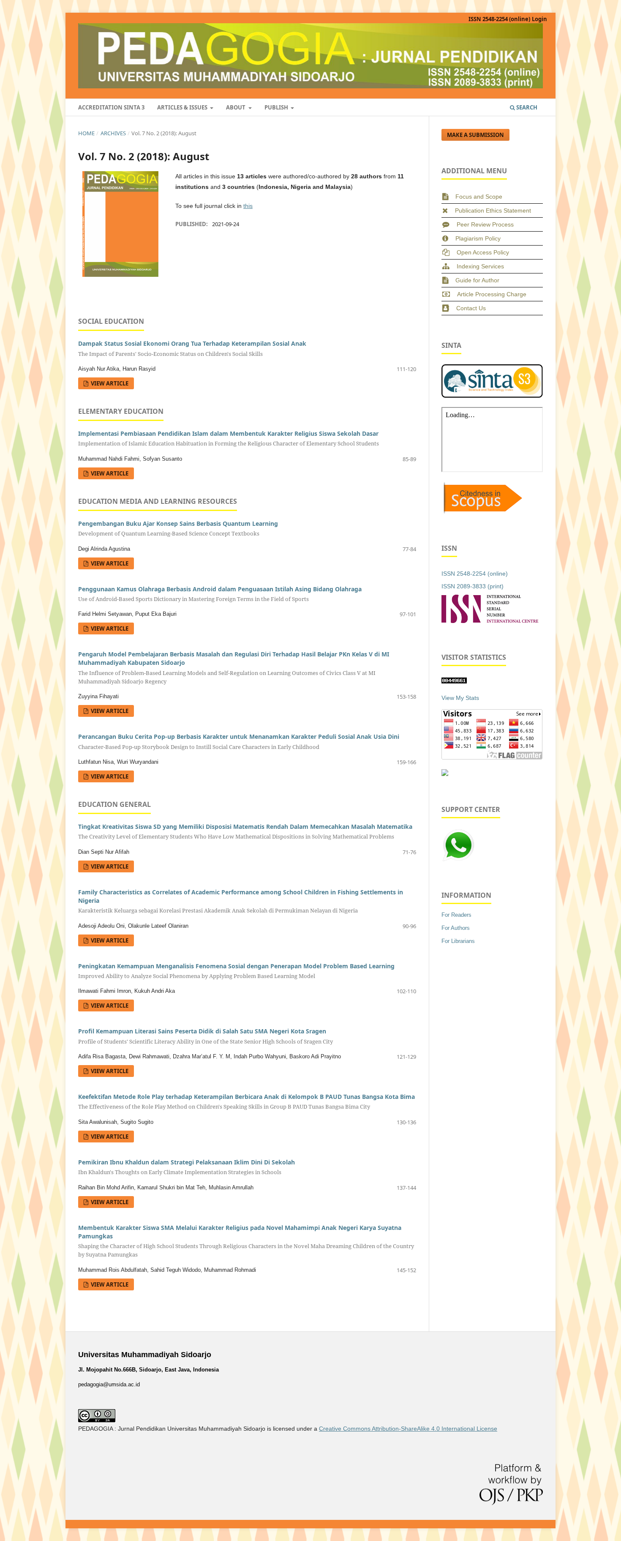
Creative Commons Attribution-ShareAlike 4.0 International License (408, 1428)
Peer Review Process (485, 224)
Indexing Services (480, 266)
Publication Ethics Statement (493, 210)
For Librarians (458, 941)
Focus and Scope (478, 196)
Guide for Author (477, 280)
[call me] (458, 860)
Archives (113, 133)
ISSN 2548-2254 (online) (499, 19)
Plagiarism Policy (478, 238)
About (236, 107)
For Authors (455, 928)
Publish (276, 107)
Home (86, 133)
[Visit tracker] (444, 773)
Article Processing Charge (491, 294)
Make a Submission (475, 135)
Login (539, 19)
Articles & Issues (183, 107)
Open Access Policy (483, 252)
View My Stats (460, 697)
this (248, 205)
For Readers (456, 915)
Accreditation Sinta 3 (111, 107)
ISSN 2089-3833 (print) (472, 586)
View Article (109, 383)
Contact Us (471, 308)
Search (526, 107)
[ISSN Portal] (489, 620)
